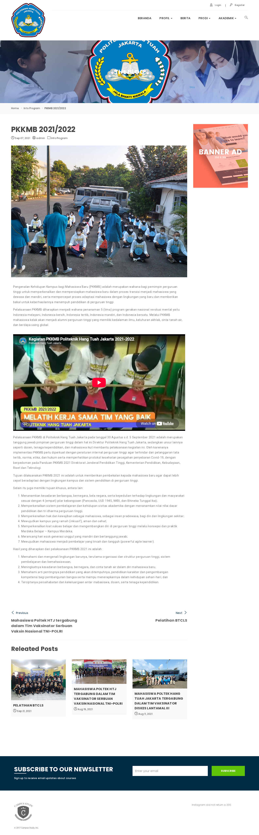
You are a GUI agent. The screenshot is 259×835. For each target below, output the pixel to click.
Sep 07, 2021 (22, 138)
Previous (22, 613)
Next (179, 613)
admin (40, 138)
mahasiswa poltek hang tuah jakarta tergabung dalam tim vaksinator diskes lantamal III (159, 701)
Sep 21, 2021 (23, 711)
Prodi (203, 18)
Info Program (32, 108)
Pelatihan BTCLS (171, 620)
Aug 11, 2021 (145, 714)
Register (239, 5)
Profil (164, 18)
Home (15, 108)
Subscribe (228, 771)
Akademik (226, 18)
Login (217, 5)
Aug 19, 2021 (85, 709)
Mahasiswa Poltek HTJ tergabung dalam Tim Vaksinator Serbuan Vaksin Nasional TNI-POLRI (44, 626)
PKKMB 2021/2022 (43, 129)
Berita (185, 18)
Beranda (144, 18)
